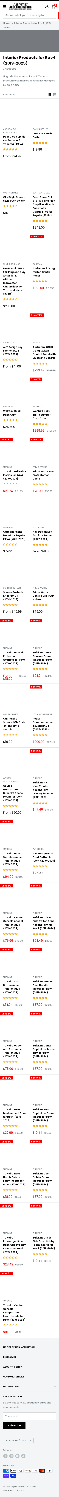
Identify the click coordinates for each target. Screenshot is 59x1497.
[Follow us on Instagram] (11, 1456)
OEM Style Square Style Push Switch (14, 199)
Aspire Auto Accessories (10, 131)
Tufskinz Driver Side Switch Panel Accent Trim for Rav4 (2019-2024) (44, 923)
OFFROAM (8, 527)
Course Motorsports (11, 780)
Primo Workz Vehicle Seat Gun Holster (43, 596)
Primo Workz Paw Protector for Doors (43, 475)
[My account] (46, 6)
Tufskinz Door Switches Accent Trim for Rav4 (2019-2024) (13, 859)
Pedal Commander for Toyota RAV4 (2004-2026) (43, 724)
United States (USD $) (15, 1440)
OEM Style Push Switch (42, 135)
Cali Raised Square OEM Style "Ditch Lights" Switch (14, 724)
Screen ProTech (12, 587)
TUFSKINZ (7, 467)
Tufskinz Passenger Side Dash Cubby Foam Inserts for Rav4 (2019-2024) (14, 1245)
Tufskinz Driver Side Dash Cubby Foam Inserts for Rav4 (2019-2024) (44, 1243)
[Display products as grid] (49, 94)
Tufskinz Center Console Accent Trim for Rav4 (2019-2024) (13, 923)
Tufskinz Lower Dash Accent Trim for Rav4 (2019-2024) (14, 1115)
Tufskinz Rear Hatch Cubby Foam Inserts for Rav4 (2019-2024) (14, 1179)
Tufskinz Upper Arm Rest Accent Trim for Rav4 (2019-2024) (13, 1051)
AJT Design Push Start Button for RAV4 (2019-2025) (44, 857)
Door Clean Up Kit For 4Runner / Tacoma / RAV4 (14, 140)
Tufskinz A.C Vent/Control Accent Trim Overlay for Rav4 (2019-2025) (43, 790)
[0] (53, 6)
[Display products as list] (54, 94)
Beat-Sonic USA (41, 192)
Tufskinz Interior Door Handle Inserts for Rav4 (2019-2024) (43, 987)
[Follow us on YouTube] (17, 1456)
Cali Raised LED (40, 129)
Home (6, 23)
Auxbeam (37, 264)
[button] (10, 149)
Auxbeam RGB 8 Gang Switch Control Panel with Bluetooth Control (44, 352)
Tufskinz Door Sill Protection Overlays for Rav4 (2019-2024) (14, 658)
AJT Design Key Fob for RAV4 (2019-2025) (12, 350)
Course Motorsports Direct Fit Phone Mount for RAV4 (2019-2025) (13, 793)
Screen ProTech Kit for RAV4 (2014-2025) (13, 596)
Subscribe (14, 1425)
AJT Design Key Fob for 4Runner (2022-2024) (43, 535)
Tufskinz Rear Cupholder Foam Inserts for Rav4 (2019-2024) (43, 1115)
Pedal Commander (43, 714)
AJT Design (8, 342)
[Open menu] (4, 6)
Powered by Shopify (13, 1490)
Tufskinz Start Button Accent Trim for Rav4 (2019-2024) (12, 987)
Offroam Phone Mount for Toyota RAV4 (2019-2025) (14, 535)
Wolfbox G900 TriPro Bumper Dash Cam (42, 414)
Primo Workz (40, 467)
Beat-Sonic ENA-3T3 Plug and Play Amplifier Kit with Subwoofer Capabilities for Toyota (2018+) (44, 206)
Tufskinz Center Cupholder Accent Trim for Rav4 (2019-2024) (44, 1051)
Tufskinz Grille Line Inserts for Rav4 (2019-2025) (14, 475)
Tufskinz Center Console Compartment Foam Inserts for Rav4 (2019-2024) (14, 1313)
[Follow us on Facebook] (5, 1456)
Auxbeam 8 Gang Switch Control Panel (44, 272)
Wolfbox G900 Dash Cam (12, 412)
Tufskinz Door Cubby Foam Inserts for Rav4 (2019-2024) (43, 1179)
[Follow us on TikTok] (23, 1456)
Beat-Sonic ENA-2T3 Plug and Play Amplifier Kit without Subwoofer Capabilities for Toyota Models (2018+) (14, 281)
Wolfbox (8, 406)
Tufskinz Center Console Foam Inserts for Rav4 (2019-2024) (43, 658)
